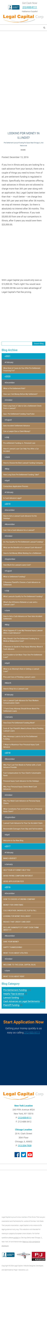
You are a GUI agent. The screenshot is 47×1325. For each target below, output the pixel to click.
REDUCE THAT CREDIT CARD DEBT (17, 922)
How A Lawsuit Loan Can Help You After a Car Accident (21, 449)
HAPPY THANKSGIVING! (12, 947)
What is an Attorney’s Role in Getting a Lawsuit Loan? (21, 670)
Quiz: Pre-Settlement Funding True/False (18, 414)
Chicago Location (23, 1129)
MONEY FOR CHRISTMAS (13, 905)
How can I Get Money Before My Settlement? (20, 394)
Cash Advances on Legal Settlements (21, 1001)
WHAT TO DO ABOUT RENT (13, 976)
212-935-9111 (30, 7)
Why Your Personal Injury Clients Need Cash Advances (20, 787)
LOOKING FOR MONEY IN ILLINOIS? (17, 916)
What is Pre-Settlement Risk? (14, 388)
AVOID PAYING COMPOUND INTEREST (18, 875)
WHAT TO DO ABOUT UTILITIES (15, 953)
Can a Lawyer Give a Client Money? (16, 431)
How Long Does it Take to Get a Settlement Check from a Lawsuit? (22, 407)
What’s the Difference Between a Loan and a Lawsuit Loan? (20, 603)
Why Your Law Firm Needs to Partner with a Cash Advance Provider (22, 766)
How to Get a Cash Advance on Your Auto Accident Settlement (22, 617)
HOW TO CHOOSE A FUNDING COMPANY (19, 899)
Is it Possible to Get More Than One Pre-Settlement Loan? (22, 655)
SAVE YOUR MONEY (11, 941)
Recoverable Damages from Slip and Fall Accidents (23, 829)
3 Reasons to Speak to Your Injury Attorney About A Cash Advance (23, 647)
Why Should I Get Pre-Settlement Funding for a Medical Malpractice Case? (21, 639)
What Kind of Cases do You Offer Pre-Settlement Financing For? (21, 369)
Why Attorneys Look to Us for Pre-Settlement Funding (20, 737)
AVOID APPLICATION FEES (13, 881)
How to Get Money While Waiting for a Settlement (22, 553)
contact (16, 1237)
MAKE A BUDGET (10, 858)
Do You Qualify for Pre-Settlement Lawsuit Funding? (23, 542)
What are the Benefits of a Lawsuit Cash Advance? (22, 547)
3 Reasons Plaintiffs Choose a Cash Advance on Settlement (21, 583)
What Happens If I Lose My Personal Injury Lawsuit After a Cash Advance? (23, 631)
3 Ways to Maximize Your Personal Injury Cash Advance (21, 745)
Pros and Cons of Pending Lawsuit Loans (19, 677)
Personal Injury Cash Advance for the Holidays (21, 781)
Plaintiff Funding (11, 1005)
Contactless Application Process (15, 486)
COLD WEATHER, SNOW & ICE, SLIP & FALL (20, 910)
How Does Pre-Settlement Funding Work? (19, 722)
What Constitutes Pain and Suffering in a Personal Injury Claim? (22, 810)
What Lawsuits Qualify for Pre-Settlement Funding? (23, 596)
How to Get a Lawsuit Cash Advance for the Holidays (20, 517)
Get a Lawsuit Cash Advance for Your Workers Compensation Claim (21, 701)
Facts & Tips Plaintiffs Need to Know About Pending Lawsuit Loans (23, 729)
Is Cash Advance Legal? (12, 498)
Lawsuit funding (11, 997)
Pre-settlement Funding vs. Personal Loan (19, 443)
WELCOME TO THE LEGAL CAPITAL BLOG (19, 964)
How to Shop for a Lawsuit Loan (15, 688)
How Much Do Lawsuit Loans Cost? (17, 565)
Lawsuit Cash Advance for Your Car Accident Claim (23, 823)
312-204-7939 (24, 1145)
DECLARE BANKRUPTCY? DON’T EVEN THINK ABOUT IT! (21, 928)
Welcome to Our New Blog (13, 840)
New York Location (23, 1105)
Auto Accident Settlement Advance (16, 425)
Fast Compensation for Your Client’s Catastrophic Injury (22, 774)
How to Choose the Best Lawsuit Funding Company (23, 463)
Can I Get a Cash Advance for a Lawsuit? (19, 530)
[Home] (23, 18)
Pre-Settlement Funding (15, 989)
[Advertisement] (23, 55)
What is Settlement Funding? (14, 576)
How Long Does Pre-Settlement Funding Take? (21, 474)
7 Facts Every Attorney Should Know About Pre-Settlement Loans (21, 709)
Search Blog (39, 344)
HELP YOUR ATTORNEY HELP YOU (16, 870)
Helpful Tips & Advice (13, 993)
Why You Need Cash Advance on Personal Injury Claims (21, 802)
